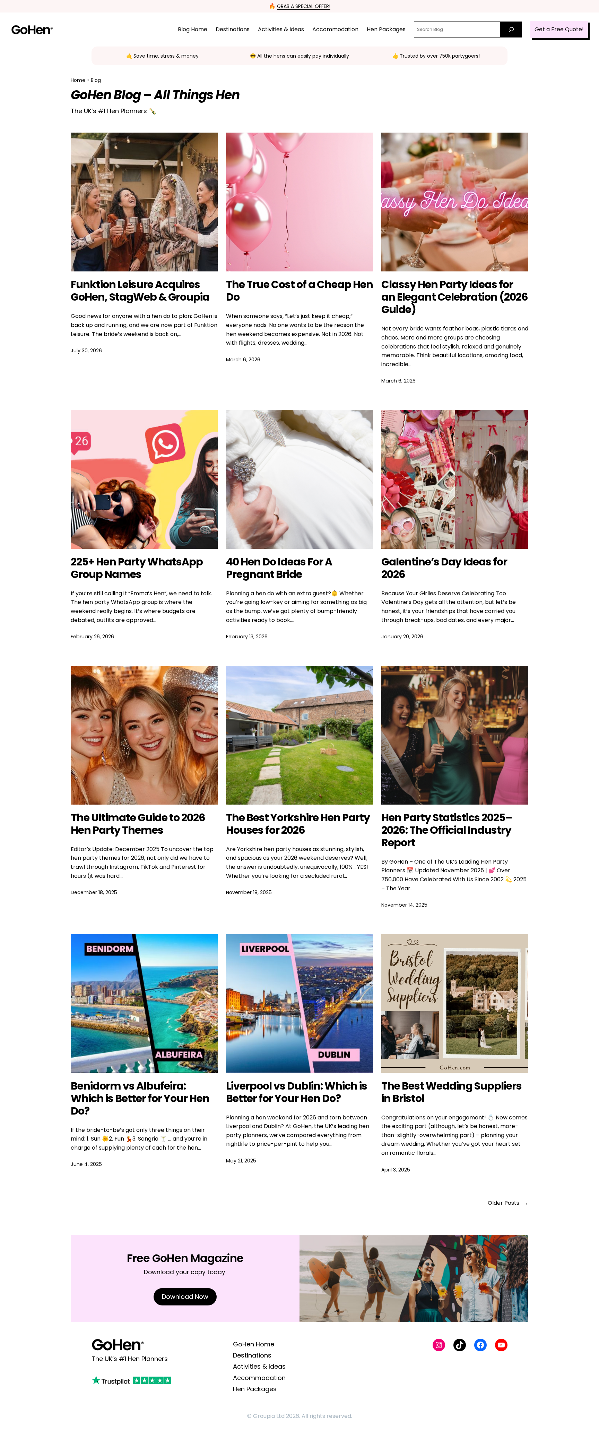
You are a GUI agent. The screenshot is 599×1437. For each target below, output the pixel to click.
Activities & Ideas (259, 1366)
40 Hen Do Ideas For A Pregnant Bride (279, 568)
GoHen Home (253, 1344)
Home (78, 80)
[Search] (511, 29)
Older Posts (508, 1203)
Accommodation (259, 1377)
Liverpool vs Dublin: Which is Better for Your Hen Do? (296, 1092)
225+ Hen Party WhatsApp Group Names (137, 568)
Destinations (252, 1355)
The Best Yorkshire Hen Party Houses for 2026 (298, 824)
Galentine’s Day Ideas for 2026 (444, 568)
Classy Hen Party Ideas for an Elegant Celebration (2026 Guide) (454, 297)
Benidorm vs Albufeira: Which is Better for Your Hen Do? (140, 1098)
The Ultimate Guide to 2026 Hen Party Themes (138, 824)
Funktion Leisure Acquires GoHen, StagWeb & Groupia (140, 290)
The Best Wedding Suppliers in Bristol (451, 1092)
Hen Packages (255, 1389)
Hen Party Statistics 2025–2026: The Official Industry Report (446, 830)
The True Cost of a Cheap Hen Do (299, 290)
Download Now (185, 1296)
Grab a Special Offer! (303, 6)
